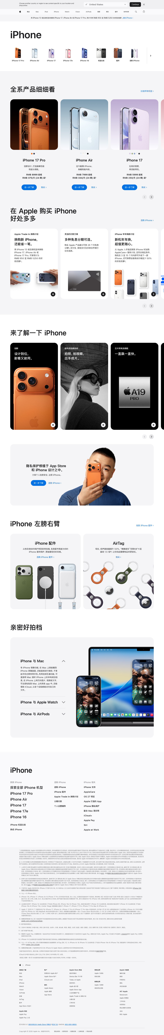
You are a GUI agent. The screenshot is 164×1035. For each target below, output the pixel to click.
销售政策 (73, 1031)
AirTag (21, 999)
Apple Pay (23, 1014)
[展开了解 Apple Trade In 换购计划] (34, 264)
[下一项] (150, 55)
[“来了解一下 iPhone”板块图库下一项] (151, 436)
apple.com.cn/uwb (32, 944)
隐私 (121, 983)
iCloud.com (48, 980)
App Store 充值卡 (25, 1006)
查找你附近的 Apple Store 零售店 (39, 1024)
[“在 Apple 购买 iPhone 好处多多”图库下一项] (151, 306)
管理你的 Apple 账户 (51, 973)
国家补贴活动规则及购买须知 (117, 873)
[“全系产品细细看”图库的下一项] (151, 197)
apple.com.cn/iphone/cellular (32, 921)
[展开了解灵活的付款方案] (84, 264)
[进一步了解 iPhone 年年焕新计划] (134, 264)
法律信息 (81, 1031)
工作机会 (122, 1001)
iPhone (21, 983)
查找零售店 (72, 973)
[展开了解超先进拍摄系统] (84, 386)
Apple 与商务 (99, 973)
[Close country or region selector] (144, 4)
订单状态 (72, 1003)
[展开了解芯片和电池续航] (134, 386)
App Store (48, 995)
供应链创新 (123, 986)
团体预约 (72, 983)
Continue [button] (135, 4)
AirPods (22, 993)
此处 (102, 873)
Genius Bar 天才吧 (75, 976)
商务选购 (97, 976)
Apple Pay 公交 (24, 1017)
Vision (21, 989)
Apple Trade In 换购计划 (77, 996)
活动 (121, 1011)
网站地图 (89, 1031)
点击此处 (124, 934)
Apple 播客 (48, 991)
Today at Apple (74, 980)
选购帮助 (72, 1006)
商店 (20, 973)
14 (110, 552)
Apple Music (48, 988)
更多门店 (55, 1024)
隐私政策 (57, 1031)
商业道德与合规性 (125, 1008)
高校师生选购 (99, 988)
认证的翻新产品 (74, 993)
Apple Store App (75, 989)
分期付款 (72, 999)
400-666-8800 (70, 1024)
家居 (20, 996)
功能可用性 (99, 951)
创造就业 (122, 1004)
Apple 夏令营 (73, 986)
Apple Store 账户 (50, 976)
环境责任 (122, 980)
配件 (20, 1003)
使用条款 (65, 1031)
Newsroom (123, 995)
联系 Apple (123, 1014)
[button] (105, 4)
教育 (121, 976)
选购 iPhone (127, 18)
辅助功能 (122, 973)
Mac (20, 976)
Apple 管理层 (124, 998)
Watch (21, 986)
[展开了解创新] (34, 386)
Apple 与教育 (99, 985)
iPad (20, 980)
